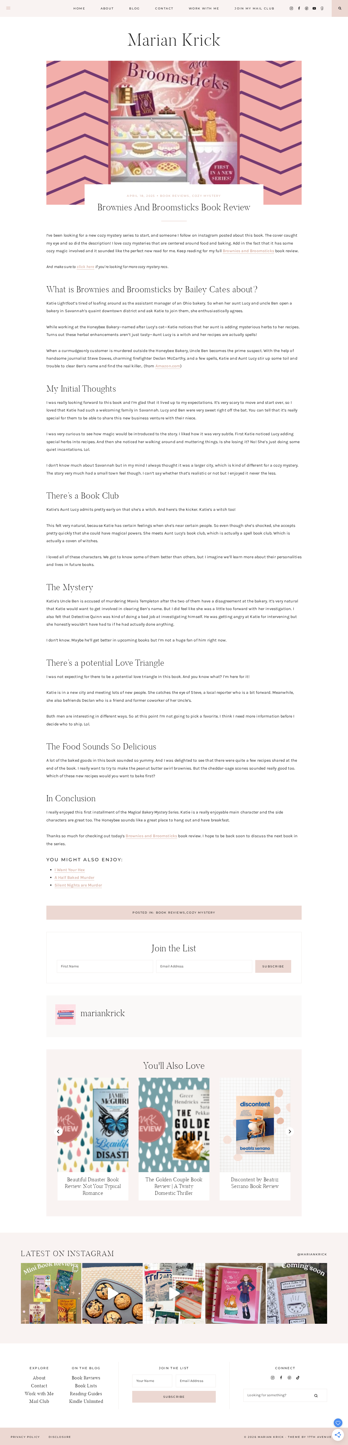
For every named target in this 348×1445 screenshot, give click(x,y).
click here (86, 266)
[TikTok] (298, 1377)
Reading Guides (86, 1394)
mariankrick (103, 1013)
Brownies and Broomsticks (248, 250)
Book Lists (86, 1386)
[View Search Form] (340, 8)
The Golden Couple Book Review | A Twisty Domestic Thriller (174, 1186)
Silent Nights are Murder (78, 885)
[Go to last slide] (58, 1131)
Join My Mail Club (254, 8)
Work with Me (204, 8)
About (107, 8)
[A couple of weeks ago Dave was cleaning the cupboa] (112, 1293)
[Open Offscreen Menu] (8, 8)
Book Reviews (174, 196)
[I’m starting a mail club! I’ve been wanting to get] (174, 1293)
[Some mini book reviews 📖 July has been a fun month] (51, 1293)
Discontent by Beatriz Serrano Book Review (255, 1182)
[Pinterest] (306, 8)
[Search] (316, 1395)
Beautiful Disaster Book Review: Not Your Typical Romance (93, 1186)
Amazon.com (167, 365)
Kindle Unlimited (86, 1401)
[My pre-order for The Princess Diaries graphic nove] (235, 1293)
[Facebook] (299, 8)
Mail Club (39, 1401)
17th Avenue (319, 1437)
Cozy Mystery (206, 196)
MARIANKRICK (314, 1254)
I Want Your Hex (70, 869)
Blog (134, 8)
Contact (164, 8)
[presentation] (93, 1125)
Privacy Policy (25, 1437)
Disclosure (60, 1437)
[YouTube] (314, 8)
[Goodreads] (321, 8)
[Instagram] (291, 8)
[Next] (289, 1131)
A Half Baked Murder (74, 877)
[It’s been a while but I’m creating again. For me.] (297, 1293)
